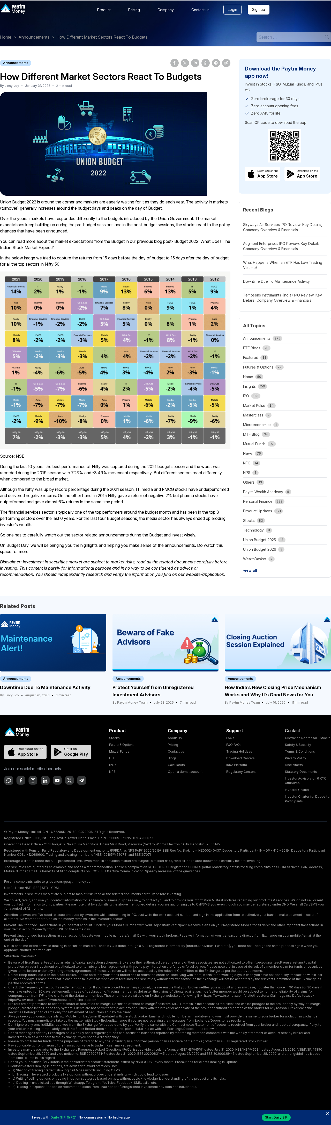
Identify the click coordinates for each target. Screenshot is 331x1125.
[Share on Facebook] (174, 63)
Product (104, 10)
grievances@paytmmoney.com (69, 881)
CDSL (55, 888)
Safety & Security (298, 745)
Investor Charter (297, 790)
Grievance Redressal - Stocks (307, 738)
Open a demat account (185, 772)
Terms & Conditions (300, 751)
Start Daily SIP (276, 1117)
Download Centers (240, 758)
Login (232, 9)
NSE (28, 888)
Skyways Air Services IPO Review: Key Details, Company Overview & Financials (282, 227)
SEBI (45, 888)
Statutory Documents (301, 772)
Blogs (172, 758)
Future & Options (121, 745)
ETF (112, 758)
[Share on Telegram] (216, 63)
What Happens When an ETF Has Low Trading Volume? (282, 265)
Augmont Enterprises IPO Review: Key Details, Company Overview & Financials (282, 246)
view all (250, 570)
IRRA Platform (236, 765)
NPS (112, 772)
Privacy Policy (295, 758)
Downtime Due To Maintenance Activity (276, 281)
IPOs (112, 765)
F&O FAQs (234, 745)
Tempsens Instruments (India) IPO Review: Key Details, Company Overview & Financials (282, 297)
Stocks (114, 738)
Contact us (200, 10)
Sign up (258, 9)
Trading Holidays (239, 751)
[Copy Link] (226, 63)
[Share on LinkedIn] (195, 63)
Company (165, 10)
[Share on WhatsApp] (205, 63)
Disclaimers (294, 765)
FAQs (230, 738)
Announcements (33, 37)
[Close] (327, 1113)
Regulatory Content (241, 772)
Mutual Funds (119, 751)
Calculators (176, 765)
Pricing (134, 10)
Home (5, 37)
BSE (36, 888)
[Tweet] (185, 63)
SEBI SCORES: (158, 867)
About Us (175, 738)
